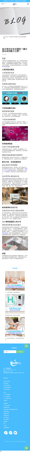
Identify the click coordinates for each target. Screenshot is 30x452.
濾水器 (3, 66)
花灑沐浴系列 (6, 415)
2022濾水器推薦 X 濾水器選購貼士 (12, 292)
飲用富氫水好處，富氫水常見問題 (12, 315)
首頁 (4, 36)
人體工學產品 (6, 419)
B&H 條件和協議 (7, 394)
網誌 (7, 36)
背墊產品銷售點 (7, 389)
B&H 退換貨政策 (7, 396)
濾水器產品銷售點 (7, 387)
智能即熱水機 (6, 407)
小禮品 (5, 425)
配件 (4, 423)
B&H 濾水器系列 (7, 405)
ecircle (23, 441)
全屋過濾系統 (6, 411)
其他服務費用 (6, 427)
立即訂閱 (20, 351)
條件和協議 (6, 383)
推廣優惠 (5, 421)
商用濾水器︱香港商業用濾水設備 (10, 409)
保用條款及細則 (7, 385)
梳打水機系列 (6, 417)
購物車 (3, 3)
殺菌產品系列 (6, 413)
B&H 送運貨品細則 (7, 398)
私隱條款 (5, 400)
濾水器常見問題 (7, 381)
